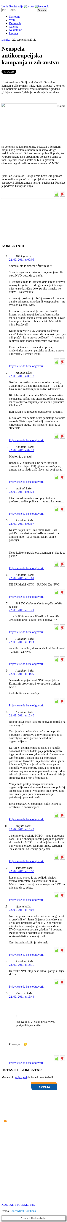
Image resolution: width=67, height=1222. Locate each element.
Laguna (13, 33)
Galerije (13, 26)
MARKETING (26, 1204)
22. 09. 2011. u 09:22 (21, 450)
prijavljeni (21, 1077)
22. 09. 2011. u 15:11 (21, 964)
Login (5, 6)
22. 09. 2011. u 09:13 (21, 376)
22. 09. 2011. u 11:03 (21, 642)
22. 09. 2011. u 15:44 (21, 996)
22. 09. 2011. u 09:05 (21, 259)
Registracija (16, 6)
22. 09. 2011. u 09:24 (21, 491)
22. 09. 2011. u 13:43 (21, 829)
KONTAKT (8, 1204)
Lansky (5, 39)
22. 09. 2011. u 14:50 (21, 871)
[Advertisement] (29, 209)
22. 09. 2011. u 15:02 (21, 909)
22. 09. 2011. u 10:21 (21, 610)
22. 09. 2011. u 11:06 (21, 673)
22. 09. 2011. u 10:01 (21, 578)
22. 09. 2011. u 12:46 (21, 715)
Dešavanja (15, 23)
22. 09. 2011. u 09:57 (21, 523)
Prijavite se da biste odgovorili (26, 366)
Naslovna (14, 16)
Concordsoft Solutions (22, 1211)
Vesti (12, 20)
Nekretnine (15, 30)
